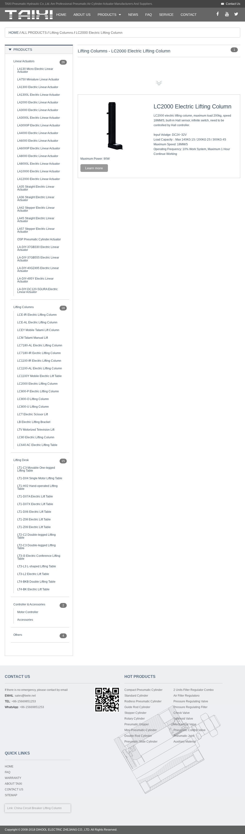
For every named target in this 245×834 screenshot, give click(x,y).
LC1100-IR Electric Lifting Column (39, 360)
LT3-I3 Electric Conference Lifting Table (38, 557)
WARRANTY (13, 778)
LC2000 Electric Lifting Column (37, 383)
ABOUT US (81, 15)
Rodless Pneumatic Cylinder (142, 701)
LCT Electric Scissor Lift (32, 414)
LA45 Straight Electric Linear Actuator (35, 220)
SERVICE (166, 15)
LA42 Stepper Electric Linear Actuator (36, 209)
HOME (61, 15)
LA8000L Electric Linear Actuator (38, 163)
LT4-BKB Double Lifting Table (36, 581)
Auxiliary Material (184, 741)
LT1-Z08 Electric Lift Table (34, 519)
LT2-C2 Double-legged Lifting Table (36, 536)
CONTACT (189, 15)
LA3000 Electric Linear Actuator (37, 110)
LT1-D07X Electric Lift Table (35, 504)
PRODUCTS (107, 15)
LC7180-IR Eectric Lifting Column (39, 353)
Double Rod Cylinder (138, 736)
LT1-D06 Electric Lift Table (34, 511)
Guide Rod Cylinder (137, 707)
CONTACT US (14, 789)
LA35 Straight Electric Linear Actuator (35, 188)
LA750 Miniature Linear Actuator (38, 79)
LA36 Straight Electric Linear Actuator (35, 199)
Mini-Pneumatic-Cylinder (140, 730)
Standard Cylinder (136, 695)
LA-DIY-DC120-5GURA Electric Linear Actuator (37, 290)
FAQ (148, 15)
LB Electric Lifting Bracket (33, 422)
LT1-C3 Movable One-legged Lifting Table (36, 469)
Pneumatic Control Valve (189, 730)
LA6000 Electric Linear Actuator (37, 140)
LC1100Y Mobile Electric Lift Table (39, 376)
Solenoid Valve (183, 718)
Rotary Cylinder (134, 718)
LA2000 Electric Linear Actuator (37, 102)
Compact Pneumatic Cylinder (143, 690)
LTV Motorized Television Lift (35, 429)
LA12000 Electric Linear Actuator (38, 179)
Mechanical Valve (184, 724)
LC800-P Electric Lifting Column (38, 391)
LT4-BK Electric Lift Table (33, 589)
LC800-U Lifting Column (33, 406)
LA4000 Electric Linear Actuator (37, 133)
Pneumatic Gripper (136, 724)
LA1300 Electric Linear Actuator (37, 87)
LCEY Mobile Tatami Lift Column (38, 330)
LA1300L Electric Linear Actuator (38, 94)
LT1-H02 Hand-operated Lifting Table (37, 487)
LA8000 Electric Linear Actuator (37, 156)
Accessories (25, 619)
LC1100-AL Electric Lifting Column (39, 368)
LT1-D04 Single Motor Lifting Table (39, 478)
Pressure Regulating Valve (190, 701)
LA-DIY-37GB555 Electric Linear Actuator (38, 259)
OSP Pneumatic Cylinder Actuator (39, 239)
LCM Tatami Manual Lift (32, 337)
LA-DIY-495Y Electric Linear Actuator (35, 280)
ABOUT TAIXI (13, 783)
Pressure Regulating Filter (190, 707)
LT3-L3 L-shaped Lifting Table (36, 566)
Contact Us (233, 4)
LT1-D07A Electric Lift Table (35, 496)
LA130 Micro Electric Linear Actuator (35, 70)
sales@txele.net (25, 695)
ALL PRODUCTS (34, 32)
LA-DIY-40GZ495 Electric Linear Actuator (38, 269)
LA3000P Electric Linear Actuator (38, 125)
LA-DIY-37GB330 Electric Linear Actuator (38, 248)
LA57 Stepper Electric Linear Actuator (36, 230)
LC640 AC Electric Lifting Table (37, 445)
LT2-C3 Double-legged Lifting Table (36, 547)
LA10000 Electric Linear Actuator (38, 171)
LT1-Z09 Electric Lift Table (34, 527)
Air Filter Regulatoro (186, 695)
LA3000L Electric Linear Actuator (38, 117)
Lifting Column (52, 808)
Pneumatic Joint (183, 736)
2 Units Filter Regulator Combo (193, 690)
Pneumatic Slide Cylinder (140, 741)
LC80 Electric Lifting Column (35, 437)
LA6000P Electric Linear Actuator (38, 148)
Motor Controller (27, 612)
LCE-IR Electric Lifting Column (37, 314)
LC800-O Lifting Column (33, 399)
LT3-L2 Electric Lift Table (33, 574)
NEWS (133, 15)
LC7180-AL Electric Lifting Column (39, 345)
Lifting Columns (61, 32)
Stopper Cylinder (135, 713)
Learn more (94, 168)
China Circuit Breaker (28, 808)
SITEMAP (11, 795)
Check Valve (181, 713)
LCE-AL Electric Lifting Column (37, 322)
